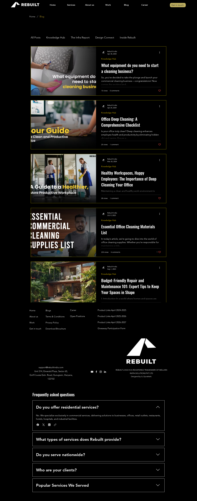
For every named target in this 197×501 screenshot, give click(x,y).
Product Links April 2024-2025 (112, 310)
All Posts (36, 37)
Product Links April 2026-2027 (112, 322)
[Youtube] (92, 371)
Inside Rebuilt (128, 37)
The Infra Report (80, 37)
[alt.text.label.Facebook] (96, 371)
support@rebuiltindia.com (51, 367)
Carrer (73, 310)
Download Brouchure (56, 328)
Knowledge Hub (55, 37)
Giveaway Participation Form (111, 328)
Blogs (48, 310)
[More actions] (160, 52)
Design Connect (104, 37)
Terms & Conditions (55, 316)
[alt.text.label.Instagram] (100, 371)
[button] (71, 5)
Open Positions (77, 316)
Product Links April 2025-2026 (112, 316)
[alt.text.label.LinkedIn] (105, 371)
